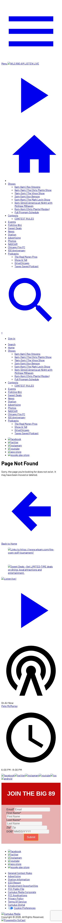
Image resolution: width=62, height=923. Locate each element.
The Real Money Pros (26, 256)
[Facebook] (14, 439)
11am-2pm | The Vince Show (30, 193)
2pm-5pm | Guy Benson (27, 196)
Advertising (14, 237)
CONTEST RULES (24, 218)
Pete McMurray (9, 706)
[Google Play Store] (18, 454)
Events (12, 221)
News (11, 231)
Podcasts (13, 253)
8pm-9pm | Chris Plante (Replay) (32, 209)
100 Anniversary (16, 250)
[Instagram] (15, 445)
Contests (13, 215)
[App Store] (14, 451)
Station (12, 234)
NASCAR (13, 244)
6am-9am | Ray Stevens (27, 186)
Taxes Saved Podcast (27, 266)
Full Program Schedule (27, 212)
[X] (13, 442)
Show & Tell (21, 259)
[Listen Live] (31, 609)
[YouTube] (14, 448)
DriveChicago (22, 263)
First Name (13, 813)
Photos (12, 240)
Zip (8, 827)
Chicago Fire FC (16, 247)
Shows (12, 183)
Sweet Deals (15, 228)
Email (10, 809)
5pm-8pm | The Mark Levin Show (32, 199)
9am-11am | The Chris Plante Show (33, 190)
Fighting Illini (15, 224)
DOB (9, 831)
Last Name (13, 820)
